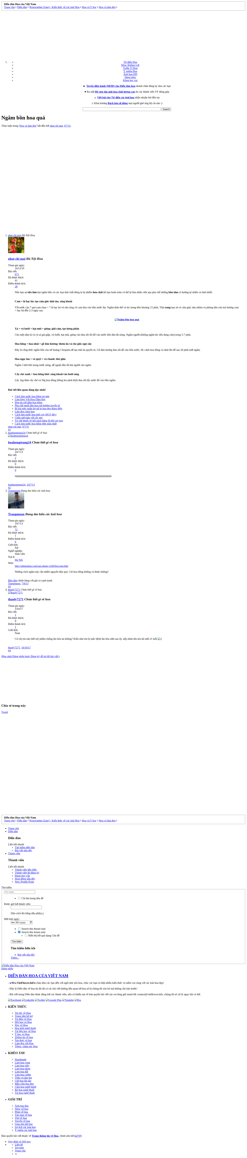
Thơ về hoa (21, 1118)
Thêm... (15, 957)
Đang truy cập (22, 875)
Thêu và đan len (23, 1077)
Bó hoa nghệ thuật (24, 1089)
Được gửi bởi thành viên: (17, 904)
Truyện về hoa (22, 1121)
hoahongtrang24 (16, 484)
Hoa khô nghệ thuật (25, 1028)
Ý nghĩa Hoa (130, 71)
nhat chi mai (56, 125)
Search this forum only (33, 932)
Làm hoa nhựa (22, 1068)
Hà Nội (19, 560)
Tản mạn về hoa (23, 1115)
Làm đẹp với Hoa (24, 1043)
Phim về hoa (21, 1111)
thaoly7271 (14, 647)
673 (17, 274)
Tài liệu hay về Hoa (25, 1031)
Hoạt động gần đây (25, 878)
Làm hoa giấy (22, 1065)
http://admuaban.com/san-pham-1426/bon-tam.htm (41, 566)
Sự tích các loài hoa (25, 1127)
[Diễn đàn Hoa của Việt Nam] (17, 965)
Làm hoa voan (22, 1062)
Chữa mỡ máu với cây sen (29, 417)
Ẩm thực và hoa (23, 1040)
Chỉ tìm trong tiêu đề (32, 898)
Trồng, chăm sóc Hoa (26, 1046)
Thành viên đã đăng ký (27, 872)
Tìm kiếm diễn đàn (25, 847)
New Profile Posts (24, 881)
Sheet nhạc (130, 77)
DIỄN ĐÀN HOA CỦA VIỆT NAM (38, 976)
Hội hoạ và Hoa (23, 1022)
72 (16, 529)
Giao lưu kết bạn (24, 1124)
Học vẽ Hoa (21, 1025)
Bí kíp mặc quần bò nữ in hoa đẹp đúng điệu (38, 408)
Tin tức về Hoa (23, 1013)
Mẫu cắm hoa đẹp (24, 1083)
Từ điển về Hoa (23, 1019)
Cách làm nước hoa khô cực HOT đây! (35, 414)
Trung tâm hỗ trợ (24, 1016)
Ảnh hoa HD (130, 74)
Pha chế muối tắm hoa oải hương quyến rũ (37, 405)
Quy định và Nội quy (19, 1141)
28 (16, 286)
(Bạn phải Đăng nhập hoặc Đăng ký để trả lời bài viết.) (30, 656)
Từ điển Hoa (130, 62)
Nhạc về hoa (21, 1108)
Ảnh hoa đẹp (22, 1105)
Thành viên (14, 853)
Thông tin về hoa (24, 1037)
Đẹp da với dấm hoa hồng (28, 402)
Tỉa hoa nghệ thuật (25, 1092)
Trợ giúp (19, 1147)
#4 (9, 650)
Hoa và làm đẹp (27, 125)
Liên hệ (19, 1144)
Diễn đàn (13, 831)
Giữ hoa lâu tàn (23, 1080)
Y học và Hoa (22, 1034)
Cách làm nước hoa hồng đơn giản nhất (36, 423)
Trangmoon (14, 583)
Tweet (4, 712)
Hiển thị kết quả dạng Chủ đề (43, 935)
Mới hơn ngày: (12, 919)
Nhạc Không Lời (130, 65)
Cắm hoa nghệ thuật (25, 1086)
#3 (9, 586)
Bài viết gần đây (23, 850)
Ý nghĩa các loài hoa (26, 1130)
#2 (9, 487)
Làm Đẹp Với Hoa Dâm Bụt (30, 399)
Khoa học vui (130, 80)
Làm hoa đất (21, 1071)
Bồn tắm (12, 580)
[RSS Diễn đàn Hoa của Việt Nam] (77, 1000)
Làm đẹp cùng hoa (25, 411)
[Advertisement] (123, 34)
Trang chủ (13, 828)
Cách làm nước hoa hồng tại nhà (32, 396)
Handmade (20, 1059)
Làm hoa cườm (23, 1074)
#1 (9, 429)
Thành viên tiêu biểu (26, 869)
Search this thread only (33, 928)
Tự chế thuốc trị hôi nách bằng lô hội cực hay (39, 420)
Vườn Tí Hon (130, 68)
